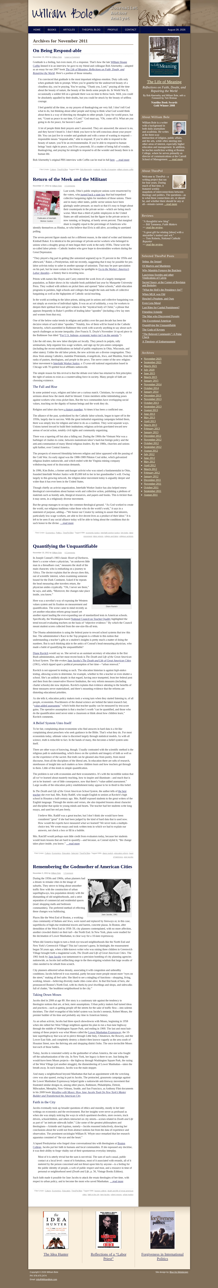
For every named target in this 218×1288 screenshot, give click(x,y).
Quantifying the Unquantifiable (65, 546)
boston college (100, 1191)
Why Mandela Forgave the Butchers (161, 270)
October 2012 (151, 443)
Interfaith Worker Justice (66, 363)
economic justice (93, 533)
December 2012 (152, 435)
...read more (170, 204)
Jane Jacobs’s (99, 660)
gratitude (96, 169)
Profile (113, 29)
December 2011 (152, 480)
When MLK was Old (153, 294)
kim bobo (124, 533)
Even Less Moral (151, 303)
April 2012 (150, 465)
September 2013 (152, 406)
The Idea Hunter (56, 1254)
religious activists (126, 536)
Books (52, 29)
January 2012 (151, 476)
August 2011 (151, 494)
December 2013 (152, 395)
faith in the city (93, 1194)
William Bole (110, 13)
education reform (121, 853)
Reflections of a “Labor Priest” (108, 1256)
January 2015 (151, 380)
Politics (59, 533)
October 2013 (151, 402)
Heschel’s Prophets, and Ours (158, 298)
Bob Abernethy (86, 169)
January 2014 (151, 391)
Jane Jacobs (55, 956)
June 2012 (149, 458)
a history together (73, 409)
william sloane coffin (125, 169)
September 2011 (152, 491)
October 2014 (151, 388)
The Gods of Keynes (153, 329)
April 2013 (150, 421)
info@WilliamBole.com (46, 1279)
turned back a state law (92, 194)
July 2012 (149, 454)
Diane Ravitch (40, 653)
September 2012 (152, 447)
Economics (50, 533)
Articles (69, 29)
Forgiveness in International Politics (162, 1256)
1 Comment (68, 873)
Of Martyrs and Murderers (156, 265)
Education (66, 853)
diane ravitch (108, 853)
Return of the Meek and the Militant (70, 179)
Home (37, 29)
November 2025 (152, 358)
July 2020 (149, 369)
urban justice (128, 1194)
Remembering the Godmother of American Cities (82, 866)
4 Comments (70, 553)
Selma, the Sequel (151, 261)
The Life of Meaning (164, 82)
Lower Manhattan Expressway (104, 1032)
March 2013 (150, 425)
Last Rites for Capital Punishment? (161, 307)
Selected (74, 853)
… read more (176, 159)
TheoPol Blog (91, 29)
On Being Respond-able (57, 50)
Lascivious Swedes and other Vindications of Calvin (158, 276)
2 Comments (70, 186)
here (112, 159)
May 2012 (149, 461)
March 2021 (150, 366)
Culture (53, 169)
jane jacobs (128, 857)
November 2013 (152, 399)
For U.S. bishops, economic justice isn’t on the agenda (89, 335)
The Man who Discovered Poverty (161, 316)
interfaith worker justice (110, 533)
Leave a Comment (72, 57)
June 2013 (149, 413)
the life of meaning (108, 169)
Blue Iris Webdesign (179, 1272)
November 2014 (152, 384)
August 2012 (151, 450)
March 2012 (150, 469)
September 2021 (152, 362)
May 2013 (149, 417)
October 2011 (151, 487)
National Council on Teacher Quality (91, 619)
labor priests (98, 536)
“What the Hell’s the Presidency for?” (162, 289)
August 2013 (151, 410)
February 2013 (152, 428)
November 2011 (152, 483)
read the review (154, 227)
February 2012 (152, 472)
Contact (130, 29)
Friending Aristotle (152, 311)
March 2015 (150, 377)
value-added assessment (47, 705)
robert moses (116, 1194)
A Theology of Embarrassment (158, 341)
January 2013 (151, 432)
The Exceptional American (156, 320)
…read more (122, 159)
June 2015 (149, 373)
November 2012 (152, 439)
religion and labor (111, 536)
